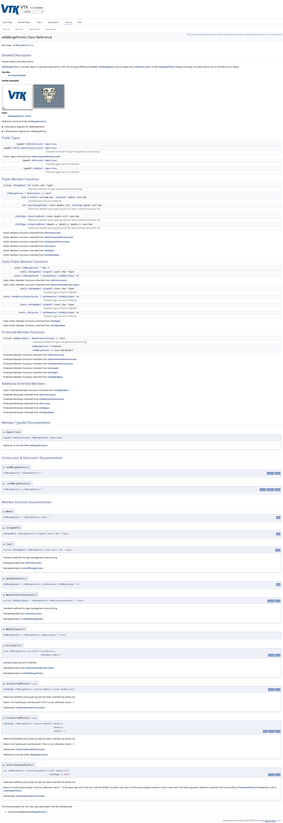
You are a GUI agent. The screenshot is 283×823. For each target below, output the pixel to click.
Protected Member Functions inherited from (34, 354)
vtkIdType (77, 205)
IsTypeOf (47, 272)
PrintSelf (32, 197)
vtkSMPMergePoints (32, 568)
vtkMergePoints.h (23, 45)
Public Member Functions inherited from (32, 232)
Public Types (191, 34)
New (44, 268)
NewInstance (33, 193)
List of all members (275, 34)
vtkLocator (37, 160)
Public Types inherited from (32, 156)
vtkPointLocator (142, 66)
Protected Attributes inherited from (30, 394)
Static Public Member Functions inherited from (35, 280)
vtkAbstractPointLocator (57, 241)
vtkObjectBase (51, 254)
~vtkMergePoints (41, 350)
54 (20, 121)
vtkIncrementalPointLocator (28, 148)
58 (21, 445)
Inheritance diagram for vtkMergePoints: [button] (23, 126)
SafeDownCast (50, 276)
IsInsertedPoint (36, 216)
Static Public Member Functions (231, 34)
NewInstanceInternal (43, 338)
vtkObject (38, 168)
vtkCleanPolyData (17, 75)
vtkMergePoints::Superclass (47, 438)
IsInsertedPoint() (247, 787)
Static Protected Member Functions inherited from (36, 390)
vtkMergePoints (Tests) (19, 116)
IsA (29, 185)
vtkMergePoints (10, 66)
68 (21, 754)
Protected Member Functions (255, 34)
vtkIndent (61, 197)
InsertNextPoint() (12, 790)
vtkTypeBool (19, 185)
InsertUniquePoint (37, 205)
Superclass (51, 144)
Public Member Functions (207, 34)
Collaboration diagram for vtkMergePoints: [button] (24, 131)
